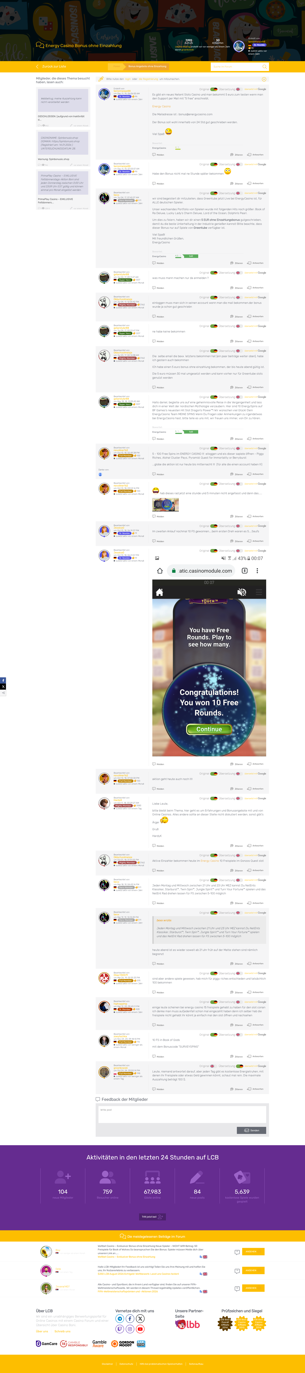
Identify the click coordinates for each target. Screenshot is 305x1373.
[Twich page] (119, 1329)
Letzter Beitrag (183, 46)
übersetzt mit (251, 89)
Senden (254, 1130)
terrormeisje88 (256, 41)
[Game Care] (46, 1344)
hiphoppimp (120, 1003)
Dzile (58, 1268)
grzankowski (187, 49)
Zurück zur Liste (54, 66)
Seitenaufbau (196, 1364)
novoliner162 (121, 450)
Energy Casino (161, 106)
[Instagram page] (130, 1329)
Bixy (58, 1250)
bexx (116, 194)
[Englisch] (239, 89)
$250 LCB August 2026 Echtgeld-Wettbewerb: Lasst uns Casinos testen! (138, 1273)
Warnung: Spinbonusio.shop (53, 159)
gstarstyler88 (121, 274)
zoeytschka (120, 1036)
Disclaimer (107, 1364)
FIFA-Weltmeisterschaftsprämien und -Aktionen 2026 (128, 1291)
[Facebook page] (130, 1318)
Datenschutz (126, 1364)
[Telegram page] (119, 1318)
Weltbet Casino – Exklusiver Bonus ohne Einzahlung (126, 1256)
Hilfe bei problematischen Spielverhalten (161, 1364)
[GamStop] (141, 1343)
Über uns (42, 1331)
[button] (203, 1257)
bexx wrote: (164, 920)
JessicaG (119, 527)
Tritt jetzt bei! (149, 1216)
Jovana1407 (63, 1286)
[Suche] (265, 67)
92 (237, 1288)
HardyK (118, 800)
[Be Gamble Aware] (99, 1343)
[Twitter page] (140, 1318)
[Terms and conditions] (74, 1343)
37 (237, 1251)
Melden (160, 155)
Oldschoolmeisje (123, 299)
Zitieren (238, 155)
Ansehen (251, 1251)
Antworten (257, 154)
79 (237, 1270)
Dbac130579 (121, 975)
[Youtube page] (140, 1329)
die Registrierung (148, 79)
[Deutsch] (213, 89)
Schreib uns (62, 1331)
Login (128, 79)
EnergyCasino (159, 148)
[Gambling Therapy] (122, 1343)
